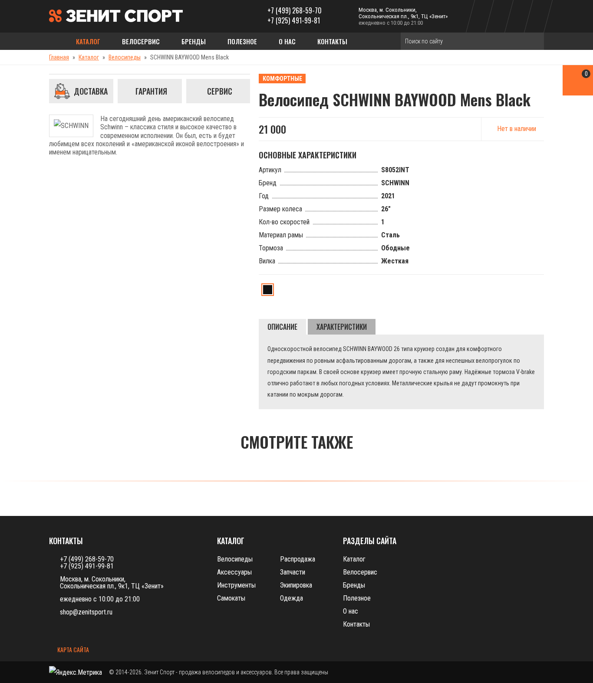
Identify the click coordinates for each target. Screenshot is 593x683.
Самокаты (231, 598)
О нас (287, 41)
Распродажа (297, 559)
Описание (282, 327)
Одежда (291, 598)
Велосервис (141, 41)
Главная (59, 57)
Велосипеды (125, 57)
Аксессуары (234, 572)
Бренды (193, 41)
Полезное (242, 41)
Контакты (332, 41)
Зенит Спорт (159, 672)
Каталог (88, 41)
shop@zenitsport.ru (86, 612)
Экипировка (296, 585)
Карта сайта (72, 650)
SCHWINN (395, 183)
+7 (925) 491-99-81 (293, 20)
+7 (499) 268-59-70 (294, 10)
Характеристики (341, 327)
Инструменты (236, 585)
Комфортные (282, 78)
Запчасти (292, 572)
